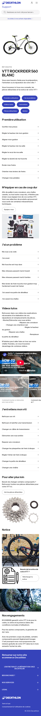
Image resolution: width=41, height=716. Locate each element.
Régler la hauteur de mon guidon (15, 133)
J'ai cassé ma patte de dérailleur (15, 292)
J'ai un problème (29, 98)
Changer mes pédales (11, 178)
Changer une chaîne (10, 468)
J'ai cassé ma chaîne (10, 299)
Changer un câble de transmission (15, 429)
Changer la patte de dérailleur (14, 461)
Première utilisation (11, 98)
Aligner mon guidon (10, 140)
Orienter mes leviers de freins (13, 171)
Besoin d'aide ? (8, 675)
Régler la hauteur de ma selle (13, 146)
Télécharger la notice (27, 578)
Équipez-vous (9, 209)
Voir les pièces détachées (13, 492)
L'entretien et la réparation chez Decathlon (19, 668)
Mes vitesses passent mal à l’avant (16, 271)
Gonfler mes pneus (9, 127)
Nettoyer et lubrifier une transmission (17, 423)
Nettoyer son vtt (8, 416)
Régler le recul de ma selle (12, 152)
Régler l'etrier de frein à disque (14, 455)
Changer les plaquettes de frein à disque (18, 448)
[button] (14, 389)
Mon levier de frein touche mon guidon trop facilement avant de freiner (19, 285)
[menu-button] (36, 2)
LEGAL (4, 690)
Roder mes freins (9, 165)
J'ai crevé (5, 258)
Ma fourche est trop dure (12, 265)
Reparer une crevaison (11, 442)
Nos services (8, 682)
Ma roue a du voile (9, 252)
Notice (25, 111)
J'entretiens (23, 104)
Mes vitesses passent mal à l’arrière (16, 277)
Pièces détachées (10, 111)
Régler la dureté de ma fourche (14, 159)
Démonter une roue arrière (12, 436)
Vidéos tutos (8, 104)
